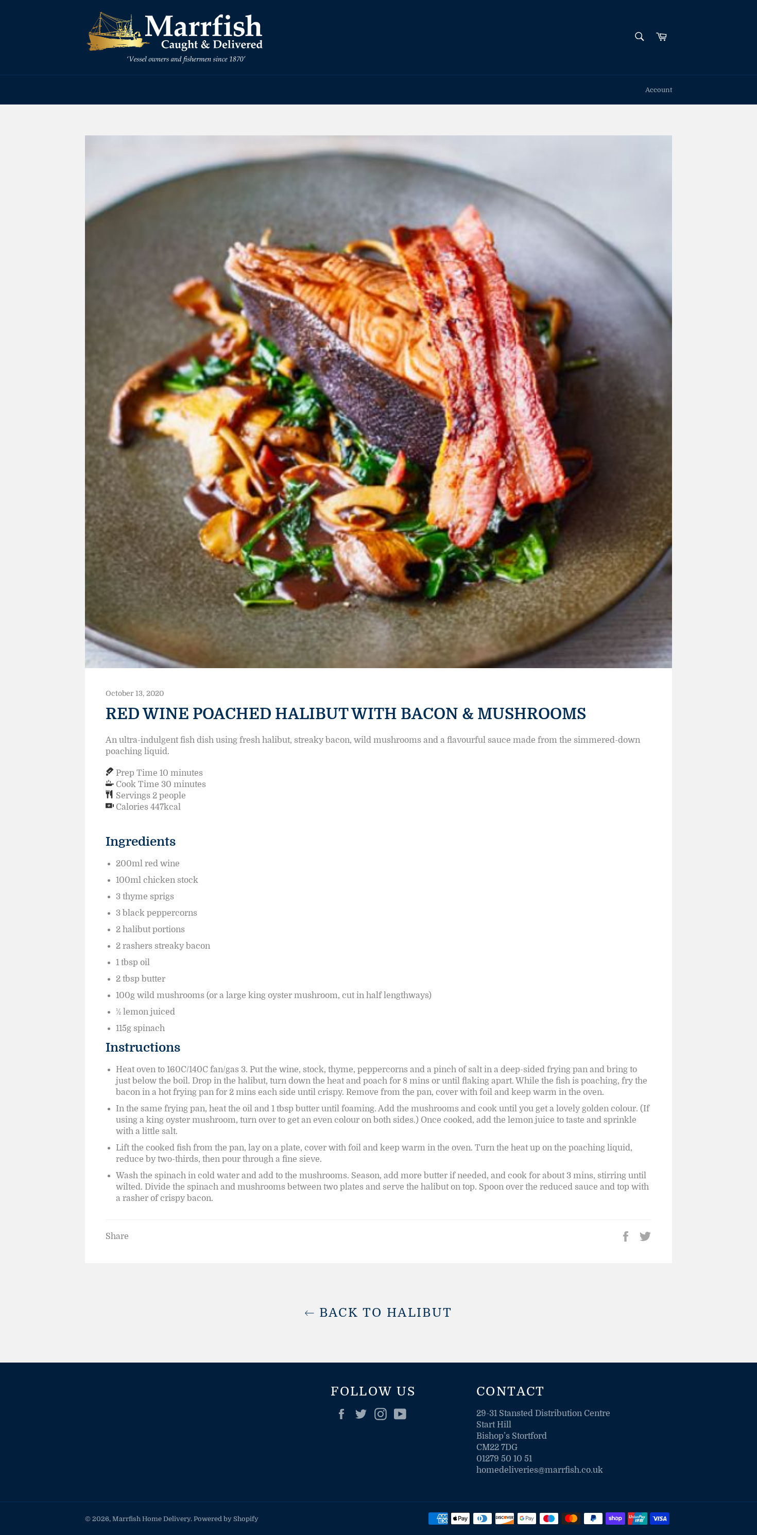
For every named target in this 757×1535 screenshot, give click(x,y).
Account (658, 90)
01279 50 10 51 (504, 1458)
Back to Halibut (383, 1312)
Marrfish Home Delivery (151, 1519)
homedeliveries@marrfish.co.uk (539, 1470)
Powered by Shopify (226, 1519)
